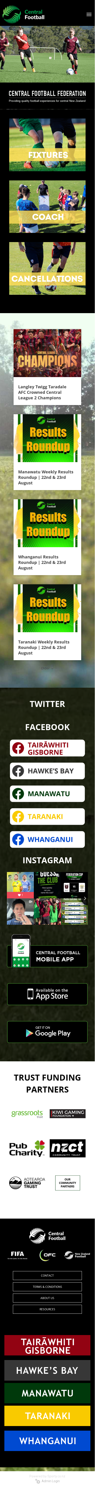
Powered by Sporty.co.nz (47, 1476)
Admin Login (50, 1481)
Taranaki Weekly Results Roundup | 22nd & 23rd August (43, 647)
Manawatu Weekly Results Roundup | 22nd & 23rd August (45, 477)
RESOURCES (47, 1309)
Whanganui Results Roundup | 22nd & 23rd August (42, 562)
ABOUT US (47, 1298)
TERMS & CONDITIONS (47, 1287)
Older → (47, 668)
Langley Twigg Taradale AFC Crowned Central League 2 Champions (42, 392)
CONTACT (47, 1276)
